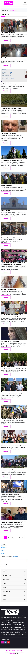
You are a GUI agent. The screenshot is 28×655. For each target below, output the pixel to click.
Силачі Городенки (6, 57)
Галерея (14, 571)
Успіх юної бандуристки (8, 289)
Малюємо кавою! (6, 443)
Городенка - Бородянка (8, 133)
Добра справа (5, 210)
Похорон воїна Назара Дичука (10, 418)
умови (13, 650)
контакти (19, 650)
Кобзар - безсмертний (8, 366)
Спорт (14, 599)
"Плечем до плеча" (6, 235)
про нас (8, 650)
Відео (14, 583)
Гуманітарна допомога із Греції (10, 494)
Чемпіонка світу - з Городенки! (10, 341)
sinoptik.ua (15, 556)
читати (5, 40)
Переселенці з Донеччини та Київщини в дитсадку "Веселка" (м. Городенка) (13, 521)
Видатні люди (14, 591)
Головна (5, 10)
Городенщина (14, 575)
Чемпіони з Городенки (8, 32)
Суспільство (14, 579)
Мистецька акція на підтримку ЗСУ (11, 160)
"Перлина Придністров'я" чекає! (11, 108)
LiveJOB (17, 653)
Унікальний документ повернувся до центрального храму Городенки (12, 315)
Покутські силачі (6, 83)
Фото (14, 587)
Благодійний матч (6, 185)
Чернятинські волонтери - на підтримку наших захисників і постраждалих (13, 263)
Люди (14, 595)
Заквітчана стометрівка (8, 469)
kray (12, 652)
